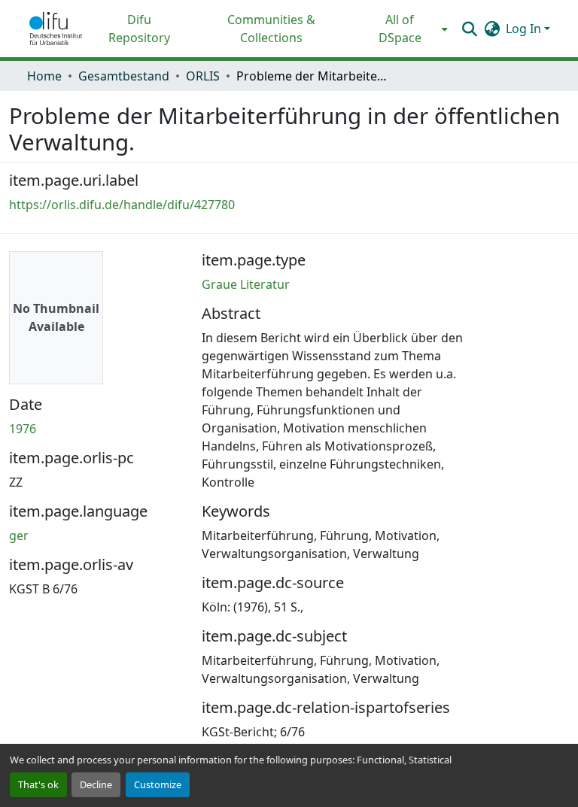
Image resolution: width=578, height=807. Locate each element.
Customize (157, 784)
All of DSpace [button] (400, 28)
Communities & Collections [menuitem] (271, 28)
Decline (96, 784)
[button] (55, 28)
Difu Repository (139, 28)
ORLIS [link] (203, 76)
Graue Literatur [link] (246, 284)
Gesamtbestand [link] (123, 76)
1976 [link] (22, 428)
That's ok (38, 784)
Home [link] (44, 76)
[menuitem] (404, 28)
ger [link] (19, 535)
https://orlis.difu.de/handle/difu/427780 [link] (122, 204)
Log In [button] (525, 28)
